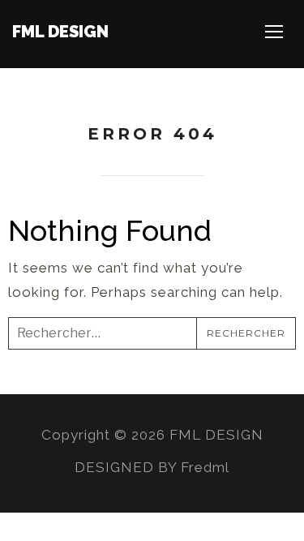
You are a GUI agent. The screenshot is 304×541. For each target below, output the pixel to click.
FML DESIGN (60, 31)
